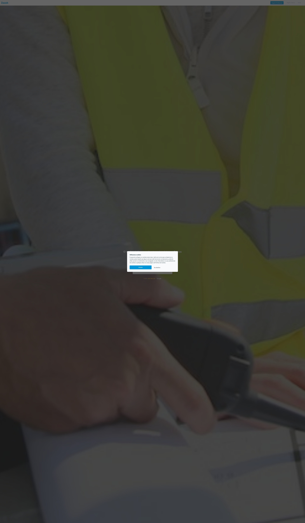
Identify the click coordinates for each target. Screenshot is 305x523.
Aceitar (141, 267)
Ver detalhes (157, 267)
